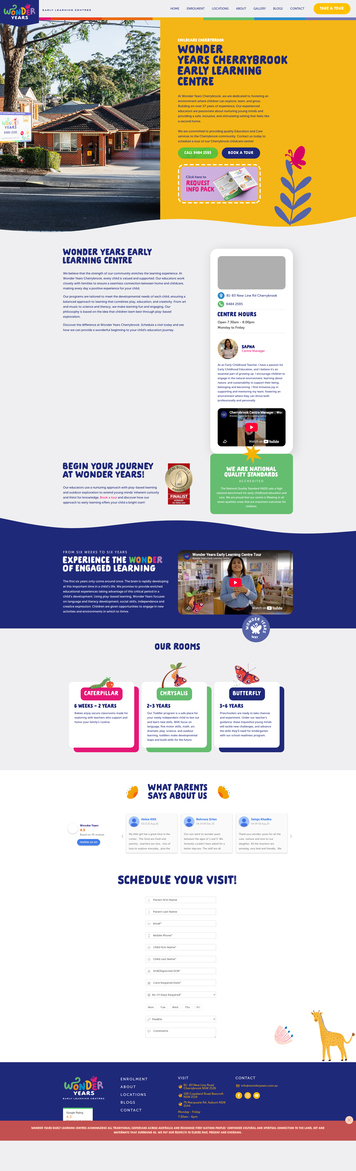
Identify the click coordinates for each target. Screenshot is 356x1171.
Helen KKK (148, 819)
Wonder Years (89, 825)
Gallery (259, 8)
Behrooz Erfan (206, 819)
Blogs (278, 8)
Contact (297, 8)
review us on (88, 842)
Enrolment (196, 8)
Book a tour (108, 497)
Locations (220, 8)
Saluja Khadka (261, 819)
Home (174, 8)
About (241, 8)
